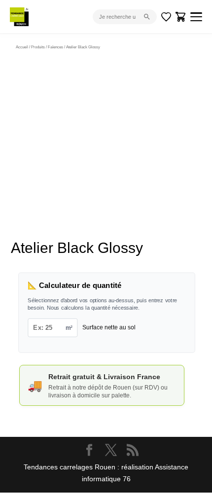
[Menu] (196, 16)
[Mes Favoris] (166, 16)
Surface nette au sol (108, 327)
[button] (169, 74)
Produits (38, 47)
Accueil (22, 47)
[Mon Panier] (181, 16)
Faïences (55, 47)
